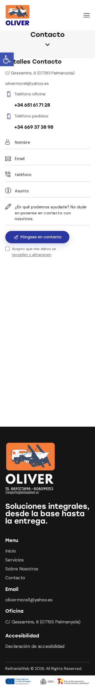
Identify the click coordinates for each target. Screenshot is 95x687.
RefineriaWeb (17, 668)
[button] (7, 59)
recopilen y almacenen (31, 255)
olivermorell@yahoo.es (27, 83)
